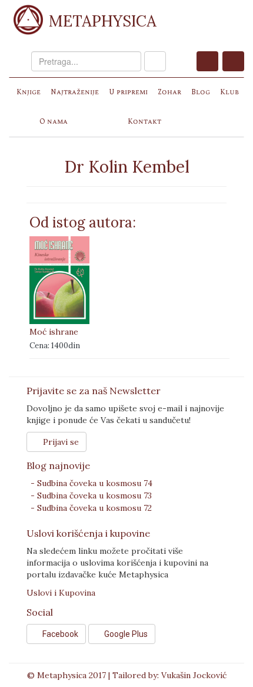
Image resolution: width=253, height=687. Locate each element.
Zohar (169, 92)
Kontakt (144, 121)
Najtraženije (75, 92)
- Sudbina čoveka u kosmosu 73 (91, 495)
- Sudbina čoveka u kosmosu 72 (91, 508)
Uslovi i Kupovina (60, 592)
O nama (53, 121)
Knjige (28, 92)
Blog (200, 92)
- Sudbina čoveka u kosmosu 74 (91, 483)
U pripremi (128, 92)
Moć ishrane (53, 331)
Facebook (59, 634)
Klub (229, 92)
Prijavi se (60, 442)
